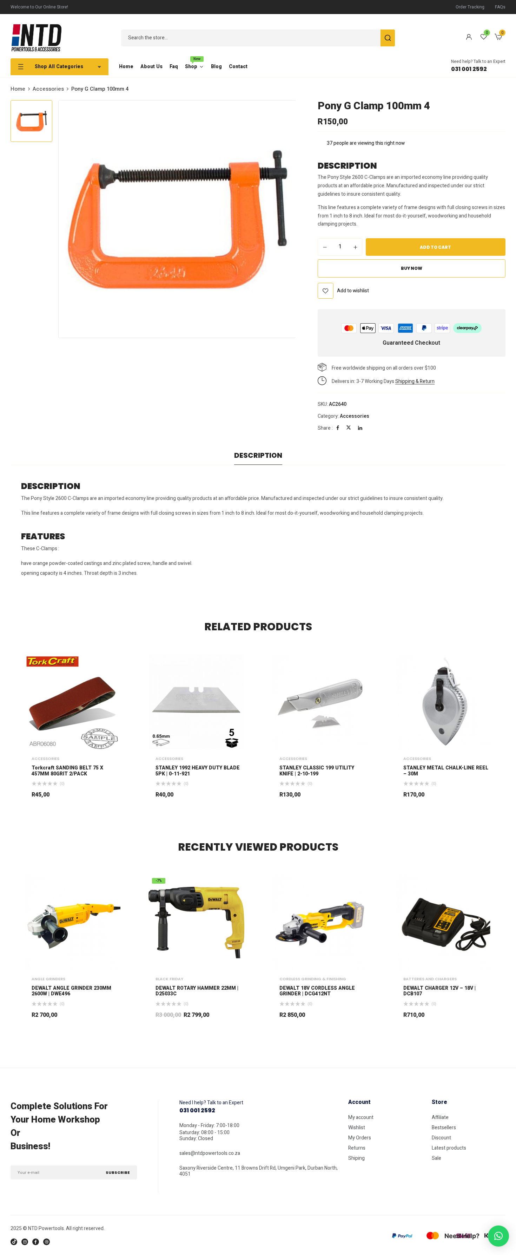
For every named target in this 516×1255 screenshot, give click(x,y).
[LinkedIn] (360, 428)
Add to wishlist (353, 290)
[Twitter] (348, 428)
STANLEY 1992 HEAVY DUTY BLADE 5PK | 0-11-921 (198, 771)
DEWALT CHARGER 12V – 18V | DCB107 (439, 991)
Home (18, 89)
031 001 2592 (469, 69)
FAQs (500, 7)
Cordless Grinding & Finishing (312, 979)
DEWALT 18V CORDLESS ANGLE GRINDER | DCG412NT (317, 991)
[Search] (388, 38)
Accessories (48, 89)
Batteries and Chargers (430, 979)
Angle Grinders (48, 979)
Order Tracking (470, 7)
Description (258, 455)
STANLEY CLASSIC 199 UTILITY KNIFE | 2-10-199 (316, 771)
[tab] (258, 457)
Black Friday (169, 979)
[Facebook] (337, 428)
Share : (325, 428)
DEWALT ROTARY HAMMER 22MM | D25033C (197, 991)
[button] (498, 38)
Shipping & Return (415, 381)
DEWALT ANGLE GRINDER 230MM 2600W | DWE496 (71, 991)
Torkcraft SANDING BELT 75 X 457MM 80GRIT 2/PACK (67, 771)
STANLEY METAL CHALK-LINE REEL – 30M (445, 771)
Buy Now (411, 268)
